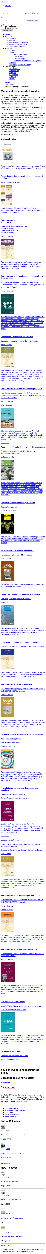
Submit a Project (20, 59)
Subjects (12, 73)
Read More (29, 104)
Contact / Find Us (11, 1108)
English (4, 2)
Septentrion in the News (18, 47)
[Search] (2, 17)
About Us (12, 38)
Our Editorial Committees (18, 43)
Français (8, 6)
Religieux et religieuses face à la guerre (12, 1153)
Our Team (12, 40)
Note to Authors (19, 57)
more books (5, 1163)
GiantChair (14, 1251)
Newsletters (5, 1082)
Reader (12, 51)
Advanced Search (31, 13)
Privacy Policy (10, 1116)
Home (7, 34)
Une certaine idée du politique (10, 1181)
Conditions (9, 1112)
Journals (12, 77)
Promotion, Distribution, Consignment (28, 61)
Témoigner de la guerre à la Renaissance (12, 1236)
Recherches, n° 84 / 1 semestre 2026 (12, 1218)
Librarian (12, 63)
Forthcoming (14, 71)
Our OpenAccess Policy (18, 45)
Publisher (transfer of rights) (20, 65)
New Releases (14, 69)
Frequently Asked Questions (15, 1110)
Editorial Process (20, 55)
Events (12, 79)
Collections (13, 75)
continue (24, 1101)
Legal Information (11, 1114)
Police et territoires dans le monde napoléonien (15, 1135)
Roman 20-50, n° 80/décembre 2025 (11, 1199)
